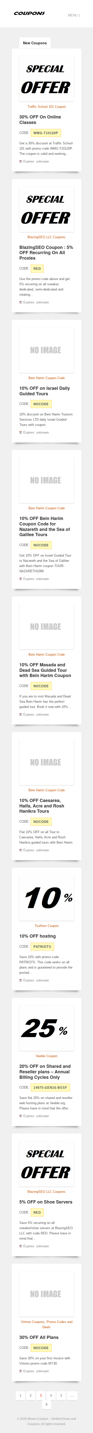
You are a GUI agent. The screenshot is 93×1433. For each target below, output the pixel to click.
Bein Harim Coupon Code (47, 378)
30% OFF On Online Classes (40, 119)
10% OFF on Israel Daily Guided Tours (44, 391)
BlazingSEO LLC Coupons (46, 237)
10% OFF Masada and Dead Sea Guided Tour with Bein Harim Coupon (45, 670)
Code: (24, 133)
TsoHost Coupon (47, 926)
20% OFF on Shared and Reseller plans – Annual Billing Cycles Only (45, 1071)
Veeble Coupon (46, 1056)
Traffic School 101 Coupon (47, 107)
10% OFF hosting (37, 936)
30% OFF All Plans (39, 1337)
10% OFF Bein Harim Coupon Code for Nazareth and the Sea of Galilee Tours (44, 526)
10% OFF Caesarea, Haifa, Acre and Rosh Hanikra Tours (41, 805)
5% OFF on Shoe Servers (45, 1202)
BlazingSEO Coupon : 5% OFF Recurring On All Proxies (46, 252)
